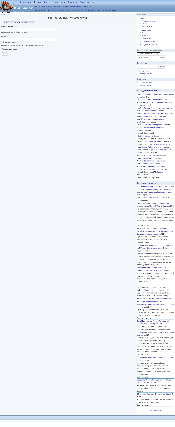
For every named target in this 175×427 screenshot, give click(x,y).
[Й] (63, 10)
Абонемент (92, 2)
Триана (153, 203)
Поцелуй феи (160, 394)
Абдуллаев (150, 394)
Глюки (82, 2)
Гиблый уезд (162, 357)
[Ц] (94, 10)
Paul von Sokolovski (145, 187)
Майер (150, 332)
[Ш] (99, 10)
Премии (144, 24)
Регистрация (8, 22)
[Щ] (102, 10)
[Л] (68, 10)
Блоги (46, 2)
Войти (17, 22)
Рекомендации (147, 26)
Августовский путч (166, 321)
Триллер (166, 206)
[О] (75, 10)
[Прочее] (114, 10)
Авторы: (37, 10)
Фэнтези (140, 360)
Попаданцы (151, 192)
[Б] (44, 10)
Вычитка (145, 36)
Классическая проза (154, 248)
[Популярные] (74, 6)
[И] (61, 10)
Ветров (159, 187)
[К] (65, 10)
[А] (42, 10)
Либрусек (23, 8)
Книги (141, 18)
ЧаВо (143, 33)
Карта (63, 2)
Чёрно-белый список (147, 82)
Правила (37, 2)
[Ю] (107, 10)
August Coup (142, 324)
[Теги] (89, 6)
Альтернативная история (154, 189)
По (158, 245)
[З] (58, 10)
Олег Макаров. (143, 321)
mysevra (140, 332)
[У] (87, 10)
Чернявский (152, 357)
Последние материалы (148, 45)
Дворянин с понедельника (154, 290)
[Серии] (56, 6)
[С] (82, 10)
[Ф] (89, 10)
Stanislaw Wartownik (145, 245)
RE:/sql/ (151, 178)
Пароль (4, 36)
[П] (78, 10)
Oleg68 (139, 394)
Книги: (36, 6)
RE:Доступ (158, 139)
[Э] (104, 10)
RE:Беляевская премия (153, 125)
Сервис (155, 321)
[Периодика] (63, 6)
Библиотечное (145, 30)
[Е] (53, 10)
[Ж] (56, 10)
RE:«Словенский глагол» (152, 100)
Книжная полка (25, 2)
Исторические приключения (148, 304)
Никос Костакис (143, 268)
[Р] (80, 10)
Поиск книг (142, 63)
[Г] (49, 10)
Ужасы (159, 206)
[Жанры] (49, 6)
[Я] (110, 10)
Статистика (72, 2)
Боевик (169, 394)
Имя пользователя (9, 26)
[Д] (51, 10)
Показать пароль (10, 43)
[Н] (73, 10)
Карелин (149, 229)
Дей (138, 290)
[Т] (85, 10)
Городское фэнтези (155, 231)
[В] (46, 10)
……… (139, 223)
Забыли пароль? (27, 22)
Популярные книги (145, 73)
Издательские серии (149, 21)
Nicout (139, 229)
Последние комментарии (148, 91)
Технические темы (148, 41)
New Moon (158, 332)
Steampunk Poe (167, 245)
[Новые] (42, 6)
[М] (70, 10)
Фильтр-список (144, 71)
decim (139, 380)
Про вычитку (146, 38)
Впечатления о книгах (147, 183)
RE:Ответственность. (145, 136)
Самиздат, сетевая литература (149, 234)
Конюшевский (158, 268)
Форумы (54, 2)
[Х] (92, 10)
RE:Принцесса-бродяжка (153, 141)
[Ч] (96, 10)
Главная (3, 14)
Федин (148, 299)
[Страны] (83, 6)
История (153, 324)
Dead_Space (142, 203)
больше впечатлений (156, 411)
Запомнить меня (10, 49)
